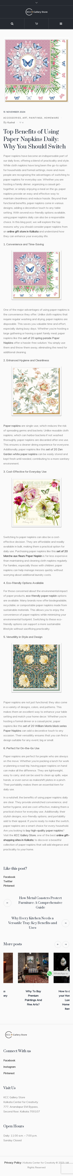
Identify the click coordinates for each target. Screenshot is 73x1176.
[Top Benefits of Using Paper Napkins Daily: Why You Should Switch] (36, 70)
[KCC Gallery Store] (36, 12)
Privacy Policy (12, 1160)
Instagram (9, 1064)
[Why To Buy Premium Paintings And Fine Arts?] (54, 968)
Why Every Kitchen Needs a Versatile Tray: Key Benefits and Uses (32, 923)
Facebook (9, 877)
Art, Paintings (33, 117)
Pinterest (9, 885)
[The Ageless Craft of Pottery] (18, 968)
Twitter (7, 881)
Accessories (12, 117)
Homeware (51, 117)
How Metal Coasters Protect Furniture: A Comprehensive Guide (40, 903)
